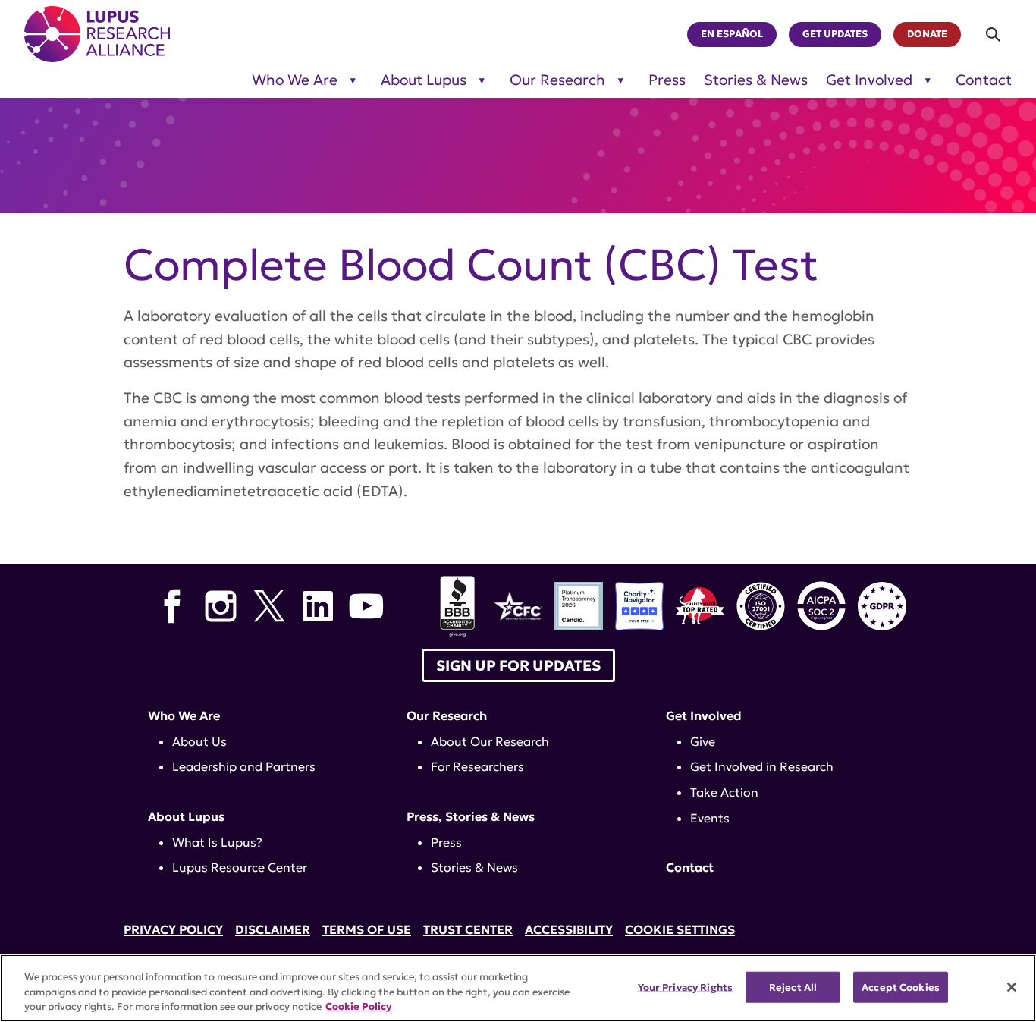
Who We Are (294, 80)
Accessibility (569, 929)
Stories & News (756, 80)
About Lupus (423, 80)
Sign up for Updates (518, 665)
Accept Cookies (901, 986)
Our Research (557, 80)
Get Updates (835, 34)
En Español (732, 34)
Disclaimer (272, 929)
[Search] (994, 34)
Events (710, 817)
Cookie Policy (358, 1006)
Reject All (793, 986)
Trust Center (468, 929)
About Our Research (490, 741)
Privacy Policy (173, 929)
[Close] (1011, 987)
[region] (518, 988)
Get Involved (869, 80)
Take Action (724, 792)
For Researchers (477, 766)
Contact (984, 80)
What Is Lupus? (217, 842)
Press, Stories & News (471, 816)
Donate (927, 34)
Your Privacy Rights (685, 986)
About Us (199, 741)
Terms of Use (366, 929)
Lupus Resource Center (239, 867)
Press (667, 80)
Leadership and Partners (244, 766)
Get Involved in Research (762, 766)
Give (702, 741)
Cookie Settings (680, 929)
